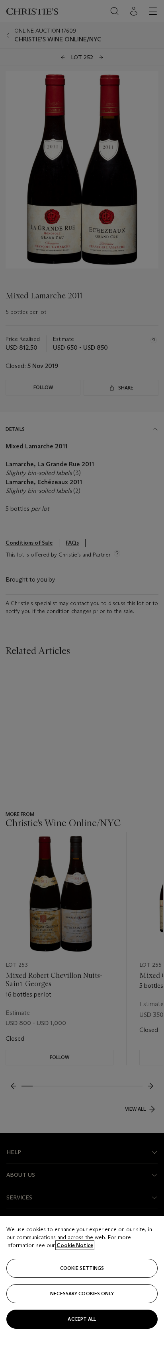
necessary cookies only (82, 1293)
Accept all (82, 1319)
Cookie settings (82, 1268)
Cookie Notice (75, 1245)
